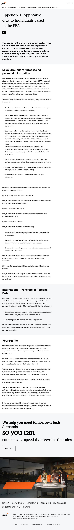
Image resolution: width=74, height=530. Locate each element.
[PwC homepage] (3, 3)
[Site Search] (67, 3)
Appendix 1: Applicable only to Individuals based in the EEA (38, 7)
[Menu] (71, 3)
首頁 (2, 7)
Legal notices (11, 7)
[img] (4, 32)
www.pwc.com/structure (20, 518)
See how (8, 448)
